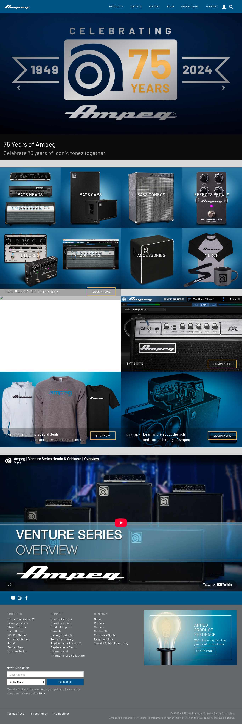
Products (116, 6)
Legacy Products (62, 635)
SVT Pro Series (17, 635)
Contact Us (101, 631)
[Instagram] (20, 597)
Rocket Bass (15, 647)
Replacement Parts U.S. (66, 643)
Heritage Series (17, 623)
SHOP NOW (103, 435)
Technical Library (62, 639)
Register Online (61, 623)
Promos (99, 623)
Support (212, 6)
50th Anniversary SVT (21, 619)
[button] (18, 86)
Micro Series (15, 631)
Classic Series (16, 627)
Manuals (56, 631)
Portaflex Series (18, 639)
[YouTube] (13, 597)
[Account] (224, 7)
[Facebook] (26, 597)
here (42, 693)
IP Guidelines (61, 713)
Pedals (11, 643)
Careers (99, 627)
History (154, 6)
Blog (170, 6)
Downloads (190, 6)
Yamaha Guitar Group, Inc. (111, 643)
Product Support (62, 627)
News (98, 619)
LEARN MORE (101, 291)
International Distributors (68, 655)
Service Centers (61, 619)
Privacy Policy (38, 713)
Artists (136, 6)
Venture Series (17, 651)
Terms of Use (15, 713)
